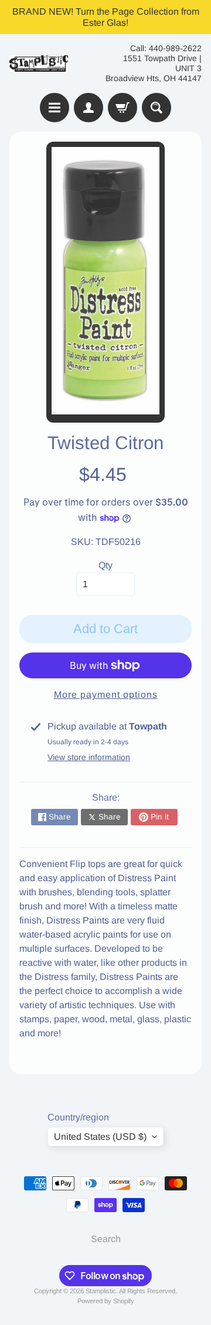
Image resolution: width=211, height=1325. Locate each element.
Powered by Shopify (105, 1300)
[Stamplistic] (38, 63)
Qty (105, 565)
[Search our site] (156, 107)
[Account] (88, 107)
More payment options (106, 695)
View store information (88, 757)
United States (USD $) (100, 1137)
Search (106, 1239)
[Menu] (54, 107)
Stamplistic (101, 1290)
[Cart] (122, 107)
